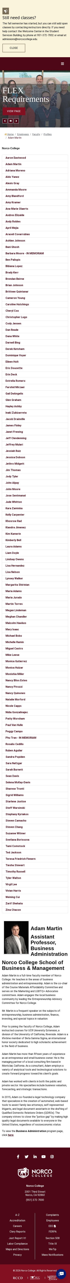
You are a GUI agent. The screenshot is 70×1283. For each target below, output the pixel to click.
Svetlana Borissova (17, 839)
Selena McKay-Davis (18, 782)
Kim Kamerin (13, 533)
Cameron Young (15, 298)
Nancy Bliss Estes (16, 680)
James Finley (13, 425)
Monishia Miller (15, 674)
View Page (14, 111)
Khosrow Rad (14, 521)
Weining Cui (13, 897)
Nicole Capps (13, 705)
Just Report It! (17, 1238)
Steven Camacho (16, 820)
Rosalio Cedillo (15, 744)
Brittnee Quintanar (17, 291)
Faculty (36, 134)
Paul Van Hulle (14, 725)
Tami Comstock (15, 846)
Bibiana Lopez (14, 266)
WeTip (52, 1249)
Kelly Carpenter (15, 514)
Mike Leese (12, 654)
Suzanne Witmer (16, 833)
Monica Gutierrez (16, 661)
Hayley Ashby (14, 406)
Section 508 (53, 1238)
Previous (4, 120)
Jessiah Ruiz (13, 451)
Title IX (52, 1243)
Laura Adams (14, 546)
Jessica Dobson (15, 457)
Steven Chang (14, 827)
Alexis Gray (12, 183)
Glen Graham (13, 400)
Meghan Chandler (16, 616)
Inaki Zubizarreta (16, 412)
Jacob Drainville (15, 419)
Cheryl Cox (12, 310)
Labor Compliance (17, 1243)
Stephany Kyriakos (17, 814)
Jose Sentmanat (16, 495)
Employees (23, 134)
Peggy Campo (14, 731)
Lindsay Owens (15, 559)
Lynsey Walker (14, 578)
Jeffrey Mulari (14, 444)
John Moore (13, 489)
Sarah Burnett (14, 769)
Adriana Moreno (15, 170)
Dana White (12, 336)
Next (16, 120)
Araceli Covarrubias (18, 234)
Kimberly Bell (13, 540)
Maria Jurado (14, 597)
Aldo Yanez (12, 176)
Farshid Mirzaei (15, 387)
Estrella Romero (15, 380)
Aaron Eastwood (16, 157)
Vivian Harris (13, 890)
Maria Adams (14, 591)
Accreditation (17, 1220)
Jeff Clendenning (16, 438)
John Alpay (12, 482)
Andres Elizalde (15, 215)
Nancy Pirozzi (14, 686)
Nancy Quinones (15, 693)
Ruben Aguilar (14, 750)
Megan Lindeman (16, 610)
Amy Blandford (15, 196)
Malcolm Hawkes (16, 623)
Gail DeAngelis (14, 393)
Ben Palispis (13, 259)
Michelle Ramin (15, 642)
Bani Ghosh (12, 247)
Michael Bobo (14, 635)
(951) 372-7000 (35, 1199)
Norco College (35, 1185)
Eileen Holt (12, 361)
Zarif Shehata (14, 903)
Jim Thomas (13, 470)
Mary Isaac (12, 629)
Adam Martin (13, 164)
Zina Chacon (13, 909)
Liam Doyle (12, 552)
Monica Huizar (14, 667)
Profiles (48, 134)
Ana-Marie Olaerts (17, 208)
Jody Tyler (12, 476)
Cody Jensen (13, 323)
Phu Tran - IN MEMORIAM (21, 737)
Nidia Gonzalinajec (17, 712)
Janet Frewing (14, 431)
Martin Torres (14, 603)
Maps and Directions (17, 1249)
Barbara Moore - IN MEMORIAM (25, 253)
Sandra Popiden (15, 756)
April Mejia (12, 227)
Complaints (52, 1214)
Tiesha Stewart (15, 865)
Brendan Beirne (15, 278)
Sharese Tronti (15, 788)
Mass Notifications (52, 1254)
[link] (18, 1277)
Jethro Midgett (15, 463)
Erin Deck (11, 374)
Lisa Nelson (13, 572)
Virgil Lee (11, 884)
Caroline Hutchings (17, 304)
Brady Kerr (12, 272)
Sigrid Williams (15, 795)
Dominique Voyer (16, 355)
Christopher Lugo (16, 317)
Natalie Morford (15, 699)
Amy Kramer (13, 202)
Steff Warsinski (15, 807)
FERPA (52, 1231)
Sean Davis (12, 776)
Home (10, 134)
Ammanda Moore (16, 189)
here (11, 1135)
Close (14, 48)
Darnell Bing (13, 342)
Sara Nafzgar (14, 763)
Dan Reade (12, 329)
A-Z (17, 1214)
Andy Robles (13, 221)
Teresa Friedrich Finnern (20, 858)
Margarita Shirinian (17, 584)
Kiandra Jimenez (16, 527)
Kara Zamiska (14, 508)
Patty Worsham (15, 718)
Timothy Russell (15, 871)
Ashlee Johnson (15, 240)
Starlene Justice (16, 801)
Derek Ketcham (15, 349)
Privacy (17, 1254)
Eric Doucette (14, 368)
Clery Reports (17, 1231)
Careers (17, 1226)
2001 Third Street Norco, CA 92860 (35, 1193)
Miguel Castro (14, 648)
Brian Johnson (14, 285)
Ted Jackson (13, 852)
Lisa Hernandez (15, 565)
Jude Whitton (14, 501)
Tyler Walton (13, 878)
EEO (51, 1226)
